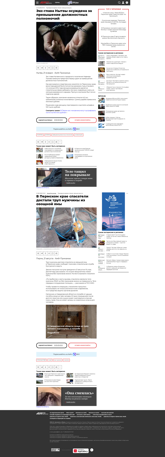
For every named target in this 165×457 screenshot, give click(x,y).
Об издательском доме (57, 412)
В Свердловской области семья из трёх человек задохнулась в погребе (68, 327)
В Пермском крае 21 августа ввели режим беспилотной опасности (113, 37)
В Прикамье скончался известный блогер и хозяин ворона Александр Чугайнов (113, 29)
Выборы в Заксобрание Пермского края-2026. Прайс (86, 416)
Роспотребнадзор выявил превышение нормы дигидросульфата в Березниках (53, 156)
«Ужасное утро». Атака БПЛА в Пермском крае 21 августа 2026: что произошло (113, 14)
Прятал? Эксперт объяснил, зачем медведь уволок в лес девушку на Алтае (116, 249)
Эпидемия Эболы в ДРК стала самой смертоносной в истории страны (116, 99)
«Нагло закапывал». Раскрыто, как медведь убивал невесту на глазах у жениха (117, 57)
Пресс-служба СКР (42, 63)
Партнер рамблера (66, 449)
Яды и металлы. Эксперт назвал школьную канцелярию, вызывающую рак (115, 76)
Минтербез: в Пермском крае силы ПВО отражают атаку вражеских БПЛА (113, 45)
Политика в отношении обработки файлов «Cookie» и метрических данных (69, 437)
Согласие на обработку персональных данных (61, 434)
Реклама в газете (94, 412)
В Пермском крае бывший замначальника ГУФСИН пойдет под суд (84, 150)
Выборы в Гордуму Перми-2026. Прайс (115, 416)
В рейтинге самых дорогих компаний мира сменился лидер (117, 105)
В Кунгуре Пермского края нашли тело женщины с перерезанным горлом (54, 375)
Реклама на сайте (81, 412)
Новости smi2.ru (42, 187)
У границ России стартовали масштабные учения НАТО (114, 124)
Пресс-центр (70, 412)
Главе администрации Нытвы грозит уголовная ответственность (53, 162)
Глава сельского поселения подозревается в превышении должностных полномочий (53, 150)
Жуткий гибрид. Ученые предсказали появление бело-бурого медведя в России (117, 261)
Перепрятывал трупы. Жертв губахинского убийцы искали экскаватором (83, 381)
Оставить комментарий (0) (82, 120)
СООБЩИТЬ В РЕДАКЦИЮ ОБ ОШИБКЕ (60, 418)
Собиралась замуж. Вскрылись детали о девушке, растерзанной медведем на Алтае (116, 268)
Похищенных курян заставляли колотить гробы (115, 112)
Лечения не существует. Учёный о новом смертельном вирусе (116, 62)
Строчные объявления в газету (102, 414)
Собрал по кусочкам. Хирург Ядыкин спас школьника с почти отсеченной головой (117, 255)
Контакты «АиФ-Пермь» (84, 414)
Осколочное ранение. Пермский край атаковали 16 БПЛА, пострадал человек (113, 22)
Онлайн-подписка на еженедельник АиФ (62, 414)
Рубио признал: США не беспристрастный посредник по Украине (115, 119)
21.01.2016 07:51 (40, 8)
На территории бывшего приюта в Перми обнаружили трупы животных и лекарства (85, 375)
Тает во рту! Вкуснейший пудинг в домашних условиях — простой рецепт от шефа (116, 242)
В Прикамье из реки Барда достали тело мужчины (52, 380)
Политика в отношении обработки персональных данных (64, 436)
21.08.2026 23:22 (40, 193)
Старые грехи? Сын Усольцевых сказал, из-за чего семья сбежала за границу (117, 236)
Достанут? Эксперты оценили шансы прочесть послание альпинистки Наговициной (117, 82)
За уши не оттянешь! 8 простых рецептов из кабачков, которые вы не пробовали (117, 69)
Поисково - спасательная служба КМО (47, 249)
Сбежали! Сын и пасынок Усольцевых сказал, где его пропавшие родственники (117, 88)
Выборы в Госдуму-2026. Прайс (59, 416)
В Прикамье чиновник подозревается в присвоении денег (83, 156)
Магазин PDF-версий (107, 412)
